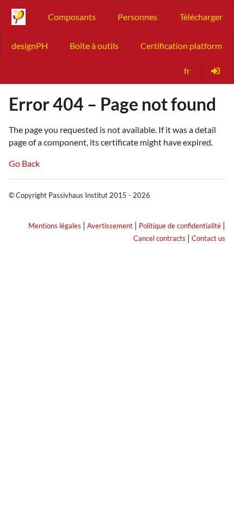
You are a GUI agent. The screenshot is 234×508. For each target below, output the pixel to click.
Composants (72, 16)
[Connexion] (216, 70)
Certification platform (181, 45)
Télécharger (201, 16)
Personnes (137, 16)
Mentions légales (54, 225)
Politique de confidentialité (180, 225)
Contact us (208, 238)
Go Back (24, 163)
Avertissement (110, 225)
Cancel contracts (159, 238)
